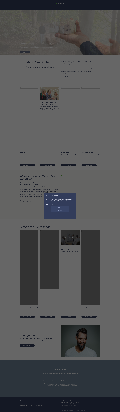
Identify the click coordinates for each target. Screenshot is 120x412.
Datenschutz (62, 216)
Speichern (60, 210)
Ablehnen (60, 207)
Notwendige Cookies (53, 204)
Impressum (57, 216)
